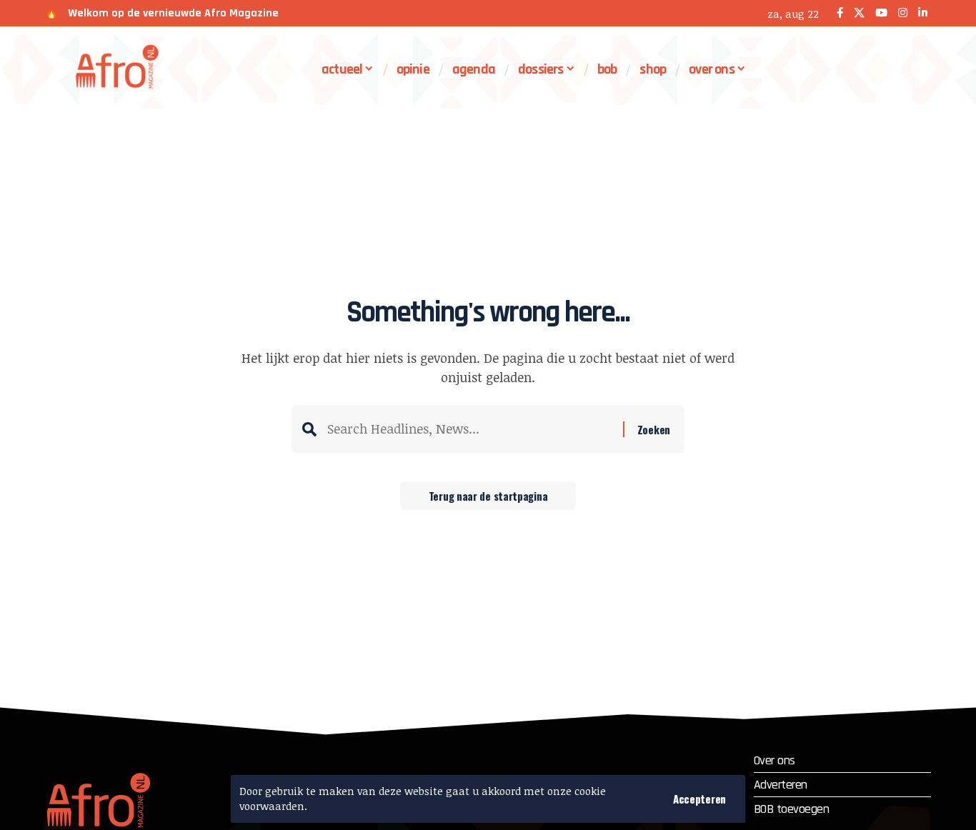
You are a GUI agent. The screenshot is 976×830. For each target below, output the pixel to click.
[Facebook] (840, 13)
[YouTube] (881, 13)
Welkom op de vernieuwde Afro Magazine (173, 13)
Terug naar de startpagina (488, 496)
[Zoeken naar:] (470, 429)
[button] (699, 799)
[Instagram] (903, 13)
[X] (859, 13)
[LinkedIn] (923, 13)
